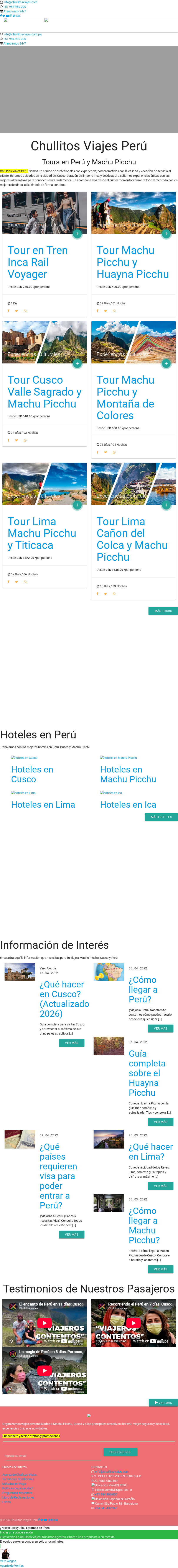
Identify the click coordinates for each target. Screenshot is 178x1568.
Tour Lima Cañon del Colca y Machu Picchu (132, 539)
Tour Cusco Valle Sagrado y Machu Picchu (45, 392)
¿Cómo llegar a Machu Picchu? (144, 1225)
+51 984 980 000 (14, 6)
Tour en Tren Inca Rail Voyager (38, 262)
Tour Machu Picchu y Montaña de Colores (126, 398)
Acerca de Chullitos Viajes (19, 1474)
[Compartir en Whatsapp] (25, 311)
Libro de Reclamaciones (18, 1497)
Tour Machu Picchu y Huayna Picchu (133, 262)
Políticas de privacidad (17, 1488)
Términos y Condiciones (18, 1479)
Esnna (6, 1502)
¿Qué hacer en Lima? (151, 1152)
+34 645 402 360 (106, 1508)
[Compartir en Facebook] (9, 311)
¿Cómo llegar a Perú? (143, 990)
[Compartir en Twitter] (17, 311)
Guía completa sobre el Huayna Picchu (147, 1073)
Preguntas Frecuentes (17, 1493)
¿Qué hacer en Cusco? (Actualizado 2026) (64, 999)
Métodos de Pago (14, 1483)
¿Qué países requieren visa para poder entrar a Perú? (58, 1176)
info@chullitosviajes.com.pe (22, 34)
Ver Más (89, 88)
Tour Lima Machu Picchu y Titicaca (42, 533)
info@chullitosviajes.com (20, 2)
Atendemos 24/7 (14, 11)
